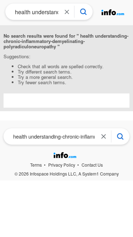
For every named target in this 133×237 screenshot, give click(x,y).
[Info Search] (83, 12)
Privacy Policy (61, 165)
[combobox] (34, 12)
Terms (36, 165)
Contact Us (92, 165)
